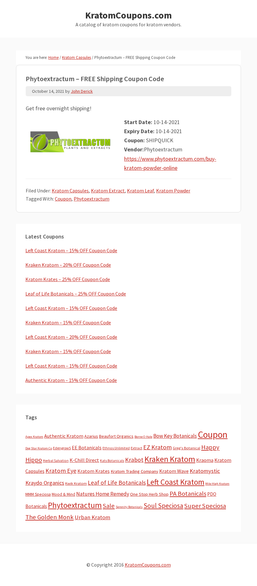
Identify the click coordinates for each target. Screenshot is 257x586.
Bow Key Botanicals (175, 435)
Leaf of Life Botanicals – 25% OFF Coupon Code (75, 293)
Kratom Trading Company (134, 471)
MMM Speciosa (38, 494)
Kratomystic (205, 470)
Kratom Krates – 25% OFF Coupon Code (67, 279)
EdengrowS (62, 448)
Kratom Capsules (70, 190)
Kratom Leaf (140, 190)
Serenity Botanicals (129, 507)
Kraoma (204, 460)
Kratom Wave (174, 471)
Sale (109, 506)
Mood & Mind (63, 494)
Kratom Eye (60, 470)
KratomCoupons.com (128, 15)
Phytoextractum (91, 199)
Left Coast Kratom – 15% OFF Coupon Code (71, 250)
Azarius (91, 436)
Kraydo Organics (44, 482)
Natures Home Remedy (102, 493)
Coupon (63, 199)
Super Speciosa (205, 506)
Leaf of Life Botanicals (117, 482)
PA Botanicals (188, 493)
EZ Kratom (157, 447)
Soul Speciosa (163, 505)
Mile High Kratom (217, 484)
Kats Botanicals (112, 460)
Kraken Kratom (169, 459)
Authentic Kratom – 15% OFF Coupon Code (71, 380)
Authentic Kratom (63, 436)
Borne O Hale (143, 437)
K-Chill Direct (84, 460)
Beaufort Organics (116, 436)
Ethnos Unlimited (116, 448)
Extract (136, 448)
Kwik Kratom (76, 483)
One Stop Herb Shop (149, 494)
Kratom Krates (93, 471)
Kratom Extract (108, 190)
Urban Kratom (92, 517)
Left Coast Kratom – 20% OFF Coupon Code (71, 337)
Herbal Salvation (56, 460)
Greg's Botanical (186, 448)
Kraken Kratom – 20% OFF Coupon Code (68, 265)
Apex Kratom (34, 437)
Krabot (134, 459)
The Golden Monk (49, 517)
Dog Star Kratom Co (38, 448)
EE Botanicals (87, 447)
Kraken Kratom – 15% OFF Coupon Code (68, 322)
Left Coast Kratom (175, 482)
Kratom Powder (173, 190)
